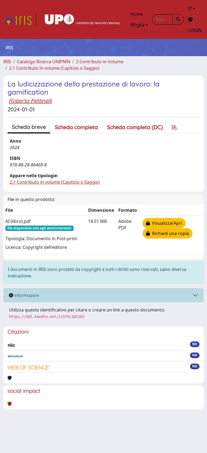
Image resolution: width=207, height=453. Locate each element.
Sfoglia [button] (137, 25)
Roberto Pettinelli (30, 100)
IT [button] (190, 9)
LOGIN (195, 30)
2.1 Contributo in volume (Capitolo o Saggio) (54, 68)
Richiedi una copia (169, 233)
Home (136, 14)
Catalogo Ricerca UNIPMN (43, 62)
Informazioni (26, 295)
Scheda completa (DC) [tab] (135, 127)
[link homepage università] (82, 19)
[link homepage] (19, 19)
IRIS (7, 62)
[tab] (174, 127)
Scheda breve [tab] (29, 126)
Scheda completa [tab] (76, 127)
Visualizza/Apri (166, 223)
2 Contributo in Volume (99, 62)
